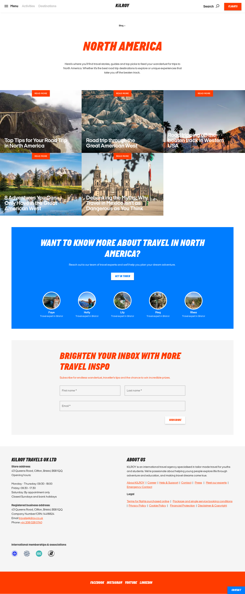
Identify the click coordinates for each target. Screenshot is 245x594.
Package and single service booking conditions (202, 501)
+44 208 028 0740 (31, 522)
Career (151, 482)
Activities (28, 6)
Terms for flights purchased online (148, 501)
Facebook (97, 583)
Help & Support (168, 482)
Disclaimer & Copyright (212, 505)
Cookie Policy (157, 505)
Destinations (47, 6)
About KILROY (136, 482)
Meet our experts (216, 482)
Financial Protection (182, 505)
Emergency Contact (139, 486)
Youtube (131, 583)
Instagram (114, 583)
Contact (186, 482)
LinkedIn (146, 583)
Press (198, 482)
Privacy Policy (137, 505)
